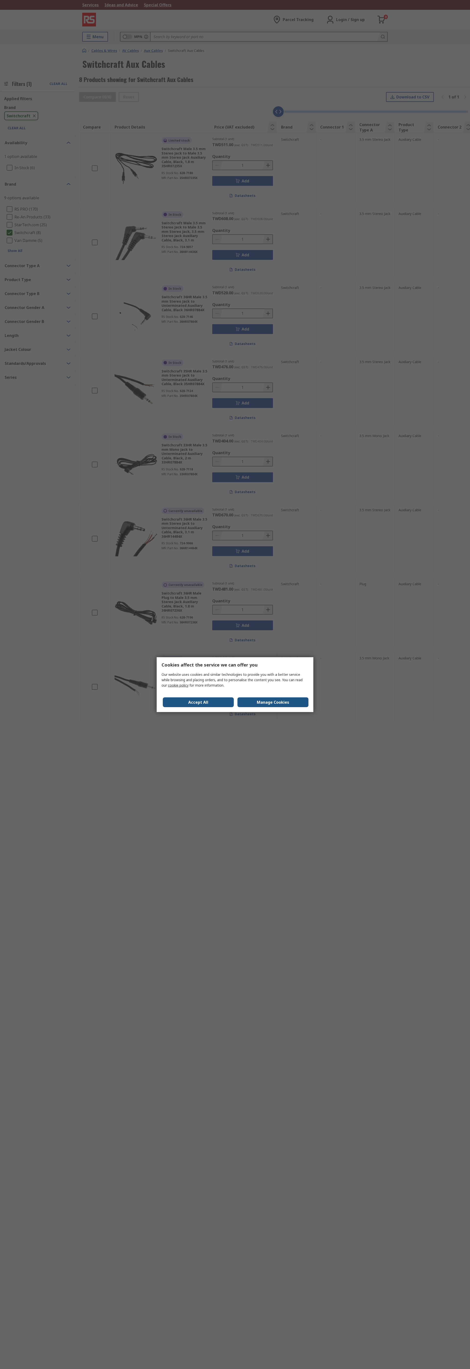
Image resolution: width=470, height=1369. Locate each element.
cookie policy (178, 685)
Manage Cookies (273, 702)
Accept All (198, 702)
